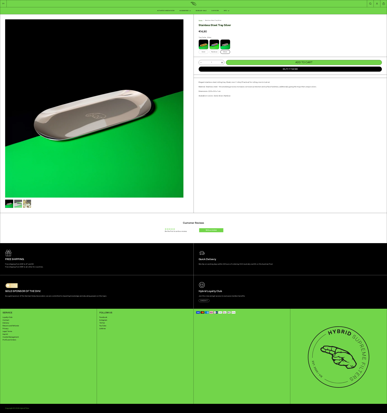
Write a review (211, 230)
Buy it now (290, 69)
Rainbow (214, 52)
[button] (3, 3)
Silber (225, 52)
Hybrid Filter (24, 408)
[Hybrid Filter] (193, 4)
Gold (203, 52)
